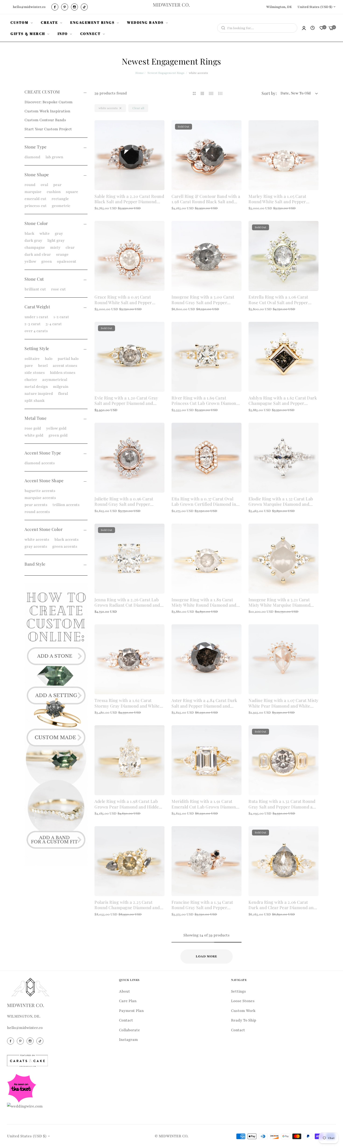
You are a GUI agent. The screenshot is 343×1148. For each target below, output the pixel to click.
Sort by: (269, 93)
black (29, 233)
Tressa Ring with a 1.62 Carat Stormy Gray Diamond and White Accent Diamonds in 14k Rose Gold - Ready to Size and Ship (128, 703)
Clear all (138, 108)
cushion (54, 192)
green (46, 261)
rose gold (32, 428)
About (124, 991)
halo (48, 359)
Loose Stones (243, 1001)
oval (44, 185)
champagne (34, 247)
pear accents (35, 505)
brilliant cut (35, 289)
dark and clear (37, 254)
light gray (56, 240)
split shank (34, 401)
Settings (238, 991)
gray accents (35, 546)
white (44, 233)
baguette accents (39, 491)
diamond (32, 157)
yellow (30, 261)
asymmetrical (54, 380)
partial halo (68, 359)
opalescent (66, 261)
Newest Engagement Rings (165, 73)
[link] (22, 22)
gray (59, 233)
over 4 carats (36, 331)
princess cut (35, 206)
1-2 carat (61, 317)
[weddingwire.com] (25, 1106)
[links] (55, 6)
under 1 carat (36, 317)
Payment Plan (131, 1010)
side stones (34, 373)
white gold (33, 435)
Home (139, 73)
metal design (36, 387)
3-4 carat (54, 324)
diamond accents (39, 463)
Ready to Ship (243, 1020)
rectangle (60, 199)
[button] (159, 129)
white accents (36, 539)
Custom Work (243, 1010)
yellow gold (56, 428)
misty (55, 247)
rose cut (58, 289)
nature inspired (38, 394)
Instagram (128, 1039)
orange (62, 254)
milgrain (60, 387)
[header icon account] (304, 28)
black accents (66, 539)
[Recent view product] (313, 28)
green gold (58, 435)
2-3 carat (32, 324)
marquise (33, 192)
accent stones (65, 366)
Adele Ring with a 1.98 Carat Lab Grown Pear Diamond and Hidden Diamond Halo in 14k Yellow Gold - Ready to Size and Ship (128, 804)
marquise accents (40, 498)
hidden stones (62, 373)
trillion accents (66, 505)
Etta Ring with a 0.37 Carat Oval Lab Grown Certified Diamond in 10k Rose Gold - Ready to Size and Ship (205, 501)
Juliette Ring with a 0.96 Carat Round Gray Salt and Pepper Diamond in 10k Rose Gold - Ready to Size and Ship (128, 501)
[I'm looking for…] (222, 28)
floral (63, 394)
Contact (126, 1020)
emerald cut (35, 199)
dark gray (33, 240)
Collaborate (129, 1030)
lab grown (54, 157)
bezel (43, 366)
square (72, 192)
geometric (61, 206)
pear (57, 185)
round (29, 185)
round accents (37, 512)
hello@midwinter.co (25, 1027)
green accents (64, 546)
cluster (30, 380)
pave (28, 366)
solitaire (32, 359)
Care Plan (127, 1001)
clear (70, 247)
